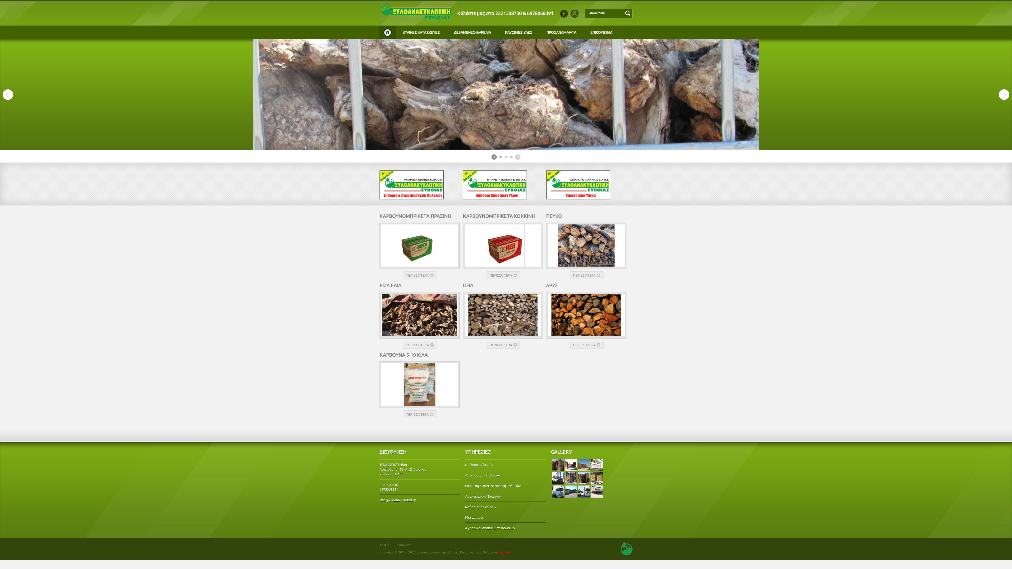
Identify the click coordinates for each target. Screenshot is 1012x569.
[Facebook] (564, 14)
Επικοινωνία (403, 545)
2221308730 (508, 13)
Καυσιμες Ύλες (518, 32)
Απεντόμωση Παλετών (483, 475)
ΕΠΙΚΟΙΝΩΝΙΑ (601, 32)
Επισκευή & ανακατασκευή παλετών (493, 486)
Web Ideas (505, 552)
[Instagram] (574, 14)
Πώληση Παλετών (479, 465)
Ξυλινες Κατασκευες (421, 32)
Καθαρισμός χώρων (481, 507)
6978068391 (540, 13)
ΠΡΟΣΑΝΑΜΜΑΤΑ (561, 32)
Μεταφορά (474, 517)
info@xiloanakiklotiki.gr (398, 500)
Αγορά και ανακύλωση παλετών (490, 528)
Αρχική (384, 545)
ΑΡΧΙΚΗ (388, 32)
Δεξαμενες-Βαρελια (472, 32)
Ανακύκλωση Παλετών (483, 496)
